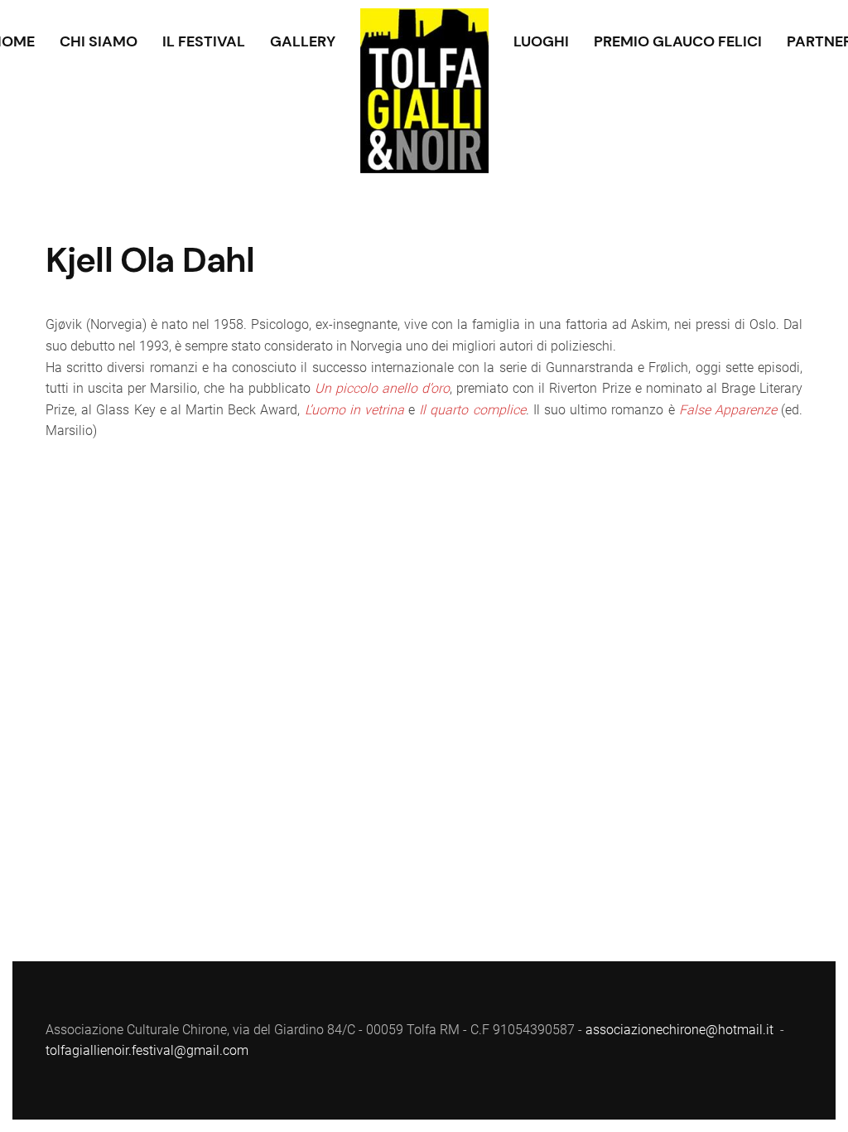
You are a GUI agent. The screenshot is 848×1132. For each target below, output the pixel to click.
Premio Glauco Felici (678, 41)
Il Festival (203, 41)
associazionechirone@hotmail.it (679, 1030)
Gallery (302, 41)
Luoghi (541, 41)
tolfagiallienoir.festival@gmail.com (147, 1050)
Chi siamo (98, 41)
